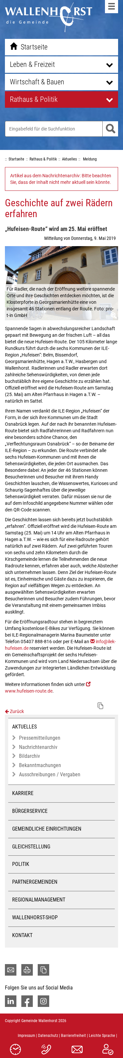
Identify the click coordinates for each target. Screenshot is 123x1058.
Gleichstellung (31, 847)
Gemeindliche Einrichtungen (46, 829)
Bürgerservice (30, 811)
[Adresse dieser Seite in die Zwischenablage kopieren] (43, 970)
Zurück (16, 711)
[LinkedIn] (10, 1001)
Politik (20, 864)
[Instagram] (43, 1001)
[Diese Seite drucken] (27, 970)
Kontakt (22, 935)
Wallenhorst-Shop (35, 917)
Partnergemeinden (34, 882)
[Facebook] (27, 1001)
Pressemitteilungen (39, 738)
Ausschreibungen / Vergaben (49, 774)
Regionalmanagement (38, 900)
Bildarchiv (29, 756)
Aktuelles (24, 727)
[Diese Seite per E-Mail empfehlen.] (10, 970)
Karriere (22, 793)
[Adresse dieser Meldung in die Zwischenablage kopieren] (100, 706)
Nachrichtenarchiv (38, 747)
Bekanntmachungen (40, 765)
